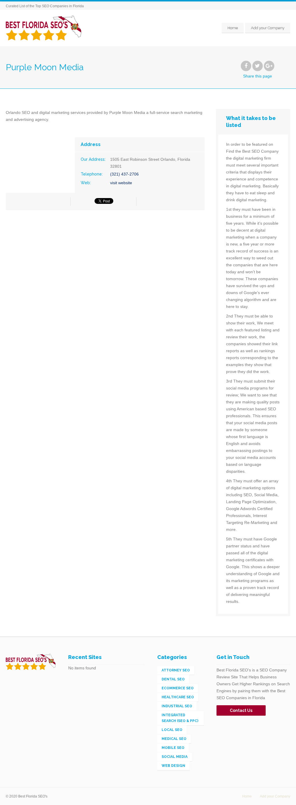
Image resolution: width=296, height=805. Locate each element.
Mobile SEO (173, 748)
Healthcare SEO (178, 697)
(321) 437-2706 (124, 174)
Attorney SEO (176, 670)
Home (232, 28)
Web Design (173, 766)
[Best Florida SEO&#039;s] (43, 28)
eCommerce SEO (178, 688)
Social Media (175, 757)
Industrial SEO (177, 706)
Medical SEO (174, 739)
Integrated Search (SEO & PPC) (180, 718)
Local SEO (172, 730)
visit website (121, 182)
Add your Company (267, 28)
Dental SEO (173, 679)
